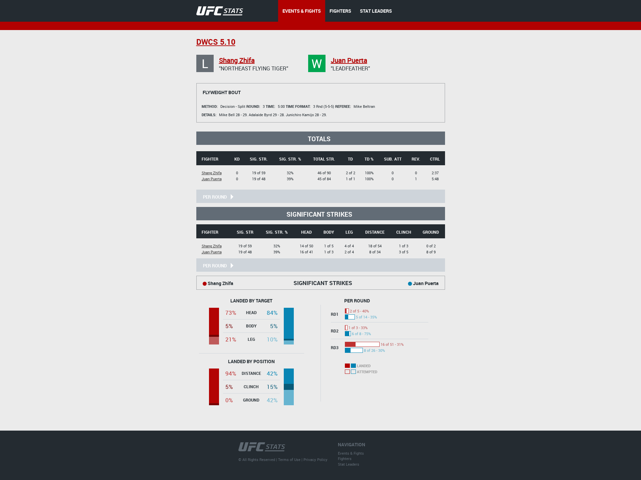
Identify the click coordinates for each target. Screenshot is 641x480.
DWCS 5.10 (215, 42)
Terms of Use (289, 459)
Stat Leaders (348, 464)
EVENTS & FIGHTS (301, 11)
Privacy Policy (315, 459)
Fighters (345, 458)
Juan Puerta (349, 60)
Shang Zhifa (237, 60)
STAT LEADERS (376, 11)
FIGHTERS (340, 11)
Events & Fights (351, 453)
